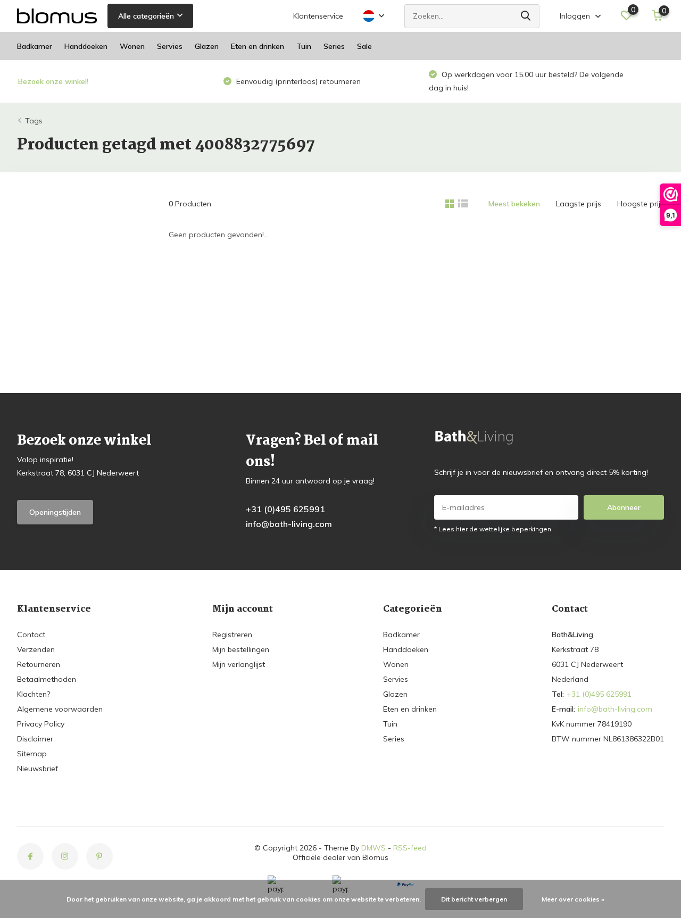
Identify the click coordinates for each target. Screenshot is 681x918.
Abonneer (624, 507)
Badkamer (34, 46)
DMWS (373, 848)
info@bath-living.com (289, 524)
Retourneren (38, 664)
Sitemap (32, 753)
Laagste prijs (578, 203)
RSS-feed (410, 848)
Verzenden (36, 649)
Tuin (303, 46)
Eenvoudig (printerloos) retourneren (297, 81)
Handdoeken (85, 46)
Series (334, 46)
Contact (31, 634)
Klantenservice (318, 16)
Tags (34, 121)
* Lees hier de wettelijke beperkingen (492, 529)
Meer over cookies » (573, 899)
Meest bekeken (514, 203)
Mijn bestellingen (240, 649)
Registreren (232, 634)
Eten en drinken (257, 46)
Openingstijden (55, 512)
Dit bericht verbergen (474, 899)
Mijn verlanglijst (238, 664)
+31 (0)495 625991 (285, 509)
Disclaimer (35, 739)
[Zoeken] (526, 16)
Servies (169, 46)
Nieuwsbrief (37, 768)
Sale (364, 46)
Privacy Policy (40, 724)
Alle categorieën (146, 16)
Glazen (207, 46)
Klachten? (33, 694)
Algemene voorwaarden (60, 709)
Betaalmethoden (46, 679)
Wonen (132, 46)
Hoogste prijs (640, 203)
